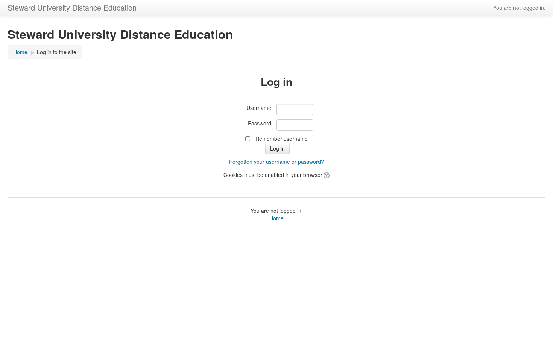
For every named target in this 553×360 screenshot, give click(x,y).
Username (258, 107)
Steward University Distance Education (72, 7)
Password (259, 123)
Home (20, 52)
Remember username (281, 138)
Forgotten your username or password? (276, 161)
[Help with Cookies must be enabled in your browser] (326, 174)
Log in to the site (56, 52)
